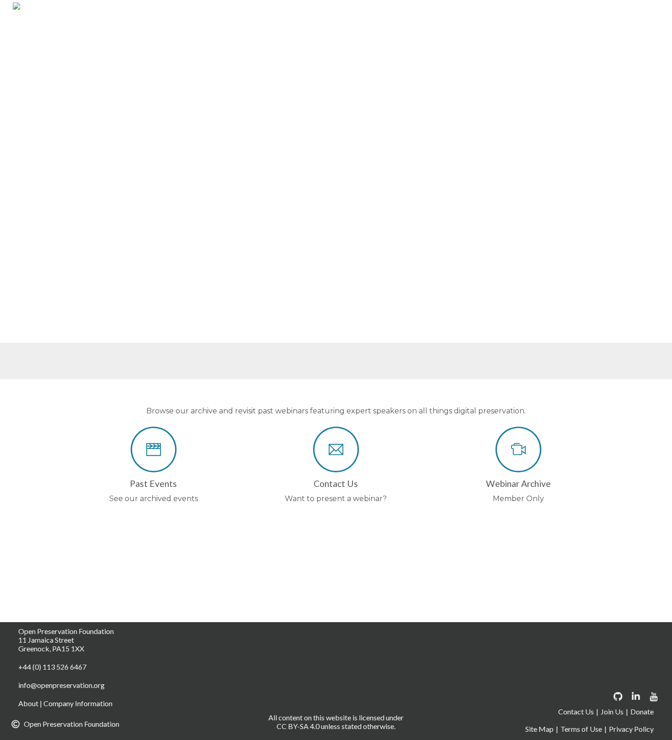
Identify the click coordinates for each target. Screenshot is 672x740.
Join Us (612, 711)
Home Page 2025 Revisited (413, 79)
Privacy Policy (426, 101)
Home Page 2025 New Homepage (288, 79)
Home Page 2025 (435, 57)
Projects (483, 101)
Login (489, 79)
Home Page (367, 57)
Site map (585, 101)
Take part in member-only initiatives (291, 167)
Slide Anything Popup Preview (520, 123)
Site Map (539, 728)
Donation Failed (355, 35)
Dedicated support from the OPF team (296, 145)
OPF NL (310, 101)
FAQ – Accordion (299, 57)
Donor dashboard (511, 35)
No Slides (594, 79)
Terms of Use (302, 123)
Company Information (399, 13)
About (239, 13)
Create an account (545, 13)
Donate (608, 13)
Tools (352, 123)
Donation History (432, 35)
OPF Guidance (254, 101)
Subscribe (245, 123)
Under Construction (414, 123)
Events (240, 57)
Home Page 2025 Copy (524, 57)
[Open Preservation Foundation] (116, 12)
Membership (538, 79)
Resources (534, 101)
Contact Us (475, 13)
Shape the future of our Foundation (444, 145)
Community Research (305, 13)
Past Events (363, 101)
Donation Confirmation (269, 35)
